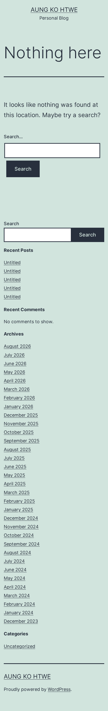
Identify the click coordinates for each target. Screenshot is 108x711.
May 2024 (14, 578)
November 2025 (21, 423)
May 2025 (14, 475)
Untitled (12, 262)
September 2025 (21, 440)
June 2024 (15, 569)
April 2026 (15, 380)
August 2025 (17, 449)
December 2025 (21, 415)
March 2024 (17, 595)
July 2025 (14, 458)
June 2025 (15, 466)
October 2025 (19, 432)
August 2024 (17, 552)
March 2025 (17, 492)
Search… (13, 136)
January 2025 (18, 509)
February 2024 (19, 604)
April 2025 (15, 483)
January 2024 (18, 612)
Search (11, 223)
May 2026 (14, 372)
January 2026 (18, 406)
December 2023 (21, 621)
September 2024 (22, 544)
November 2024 (21, 526)
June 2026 (15, 363)
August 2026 (17, 346)
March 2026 (17, 389)
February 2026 (19, 397)
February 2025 (19, 501)
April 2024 (15, 587)
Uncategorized (19, 646)
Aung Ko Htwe (54, 9)
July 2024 (14, 561)
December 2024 (21, 518)
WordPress (59, 689)
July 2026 (14, 355)
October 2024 (19, 535)
